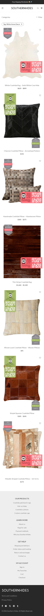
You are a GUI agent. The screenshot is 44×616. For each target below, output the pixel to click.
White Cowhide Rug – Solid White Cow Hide (22, 85)
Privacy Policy (7, 600)
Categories (6, 17)
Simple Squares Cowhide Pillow (22, 413)
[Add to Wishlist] (40, 30)
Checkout (22, 577)
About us (22, 524)
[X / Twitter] (10, 606)
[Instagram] (6, 606)
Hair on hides (22, 506)
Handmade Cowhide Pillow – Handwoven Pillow (22, 216)
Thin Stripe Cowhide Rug (22, 282)
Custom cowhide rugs (22, 513)
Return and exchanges (22, 553)
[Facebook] (2, 606)
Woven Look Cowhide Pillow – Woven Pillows (22, 347)
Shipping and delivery (22, 546)
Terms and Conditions (9, 596)
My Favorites (22, 571)
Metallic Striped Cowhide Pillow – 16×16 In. (22, 479)
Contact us (22, 556)
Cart (22, 574)
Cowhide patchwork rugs (22, 503)
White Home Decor (11, 24)
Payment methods (22, 531)
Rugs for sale (22, 528)
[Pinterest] (14, 606)
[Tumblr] (17, 606)
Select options (22, 88)
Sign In (22, 567)
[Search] (38, 8)
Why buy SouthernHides (22, 534)
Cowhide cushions (22, 510)
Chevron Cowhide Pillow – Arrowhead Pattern (22, 151)
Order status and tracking (22, 549)
